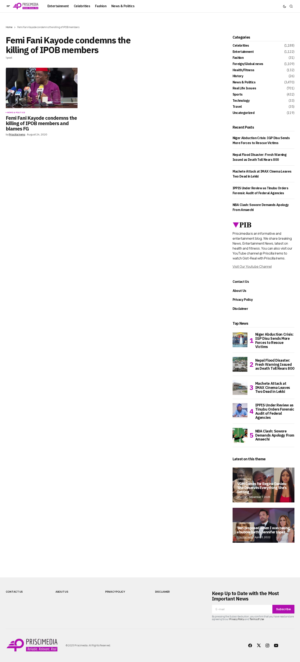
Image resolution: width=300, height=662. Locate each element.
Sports (238, 94)
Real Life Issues (244, 88)
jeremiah (242, 497)
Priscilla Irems (245, 537)
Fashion (238, 58)
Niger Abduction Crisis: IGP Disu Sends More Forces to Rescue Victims (274, 340)
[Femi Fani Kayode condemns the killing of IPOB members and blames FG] (42, 88)
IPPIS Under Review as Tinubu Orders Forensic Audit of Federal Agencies (274, 411)
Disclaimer (240, 309)
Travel (237, 107)
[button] (8, 6)
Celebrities (241, 45)
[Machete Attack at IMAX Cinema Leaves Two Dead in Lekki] (240, 387)
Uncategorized (244, 113)
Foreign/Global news (248, 64)
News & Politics (16, 112)
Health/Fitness (243, 70)
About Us (239, 291)
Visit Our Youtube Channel (252, 266)
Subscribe (283, 609)
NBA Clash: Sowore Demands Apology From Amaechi (274, 435)
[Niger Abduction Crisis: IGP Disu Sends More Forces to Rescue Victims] (240, 339)
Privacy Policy (243, 299)
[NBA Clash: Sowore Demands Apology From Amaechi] (240, 435)
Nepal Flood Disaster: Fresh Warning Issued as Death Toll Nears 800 (274, 364)
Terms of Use (257, 619)
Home (9, 27)
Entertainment (243, 52)
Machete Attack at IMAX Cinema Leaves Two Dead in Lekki (272, 387)
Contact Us (241, 281)
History (238, 76)
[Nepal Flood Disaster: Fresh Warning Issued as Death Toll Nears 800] (240, 364)
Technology (241, 101)
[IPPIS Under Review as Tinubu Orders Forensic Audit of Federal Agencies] (240, 410)
